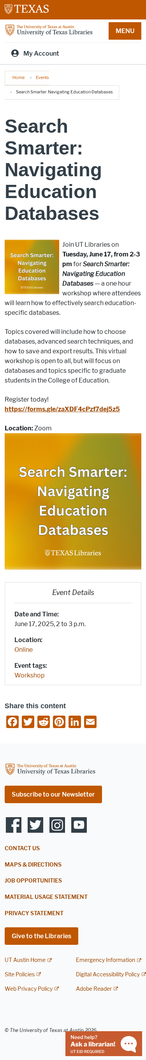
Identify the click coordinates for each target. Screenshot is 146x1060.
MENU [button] (125, 31)
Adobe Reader (94, 989)
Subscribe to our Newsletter (53, 794)
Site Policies (20, 974)
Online (23, 649)
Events (42, 77)
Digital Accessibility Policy (108, 974)
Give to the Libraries (41, 936)
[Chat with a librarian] (103, 1043)
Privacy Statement (34, 913)
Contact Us (22, 848)
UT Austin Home (25, 960)
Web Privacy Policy (29, 989)
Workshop (29, 675)
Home (18, 77)
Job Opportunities (33, 880)
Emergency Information (105, 960)
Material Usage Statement (46, 897)
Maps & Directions (33, 865)
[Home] (49, 30)
